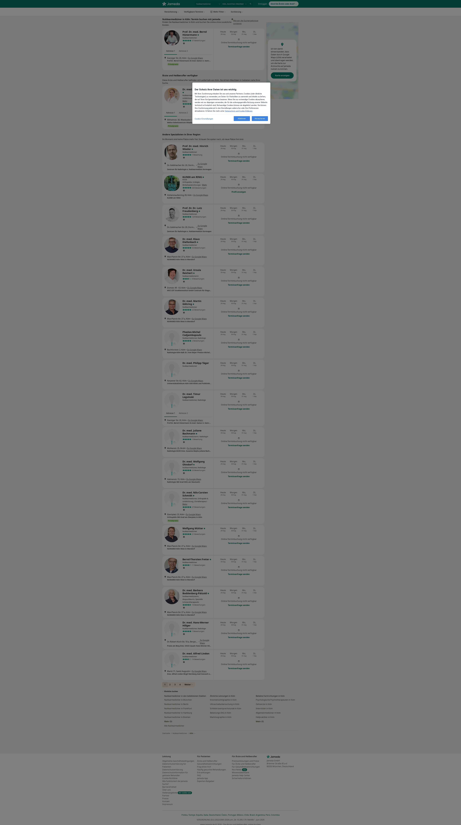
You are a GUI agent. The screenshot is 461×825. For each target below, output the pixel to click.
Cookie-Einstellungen (204, 119)
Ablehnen (242, 118)
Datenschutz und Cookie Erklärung (238, 111)
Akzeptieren (260, 118)
